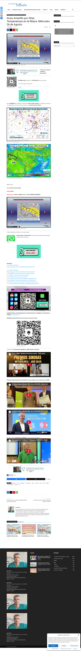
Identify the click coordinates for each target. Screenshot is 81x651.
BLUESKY (11, 281)
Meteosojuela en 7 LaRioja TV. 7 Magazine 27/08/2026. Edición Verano (44, 557)
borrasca (36, 483)
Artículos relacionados (12, 521)
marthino (16, 484)
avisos (33, 483)
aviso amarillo (22, 483)
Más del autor (21, 521)
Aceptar (53, 645)
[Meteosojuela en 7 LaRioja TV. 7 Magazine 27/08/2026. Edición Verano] (33, 558)
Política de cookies (55, 648)
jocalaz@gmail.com (15, 314)
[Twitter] (1, 10)
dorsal (44, 483)
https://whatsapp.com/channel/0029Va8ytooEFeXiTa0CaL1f (21, 267)
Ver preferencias (74, 645)
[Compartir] (1, 18)
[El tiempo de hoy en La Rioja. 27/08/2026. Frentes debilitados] (44, 529)
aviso (18, 483)
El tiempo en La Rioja (13, 13)
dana (40, 483)
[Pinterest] (14, 30)
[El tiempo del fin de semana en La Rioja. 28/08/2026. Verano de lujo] (29, 529)
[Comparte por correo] (12, 475)
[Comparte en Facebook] (8, 475)
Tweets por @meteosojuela (64, 31)
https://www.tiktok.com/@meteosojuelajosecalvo (25, 278)
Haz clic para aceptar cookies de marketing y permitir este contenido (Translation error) (64, 31)
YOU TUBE (11, 283)
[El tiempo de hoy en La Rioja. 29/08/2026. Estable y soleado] (14, 529)
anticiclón (13, 483)
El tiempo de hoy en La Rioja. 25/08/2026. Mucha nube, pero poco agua (17, 501)
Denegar (64, 645)
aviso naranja (28, 483)
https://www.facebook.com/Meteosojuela (24, 273)
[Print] (1, 15)
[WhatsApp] (16, 30)
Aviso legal (75, 648)
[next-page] (9, 539)
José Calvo (18, 507)
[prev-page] (7, 539)
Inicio (9, 9)
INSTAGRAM (12, 280)
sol (19, 484)
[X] (11, 30)
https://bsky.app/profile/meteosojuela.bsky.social (25, 281)
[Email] (1, 13)
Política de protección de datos (65, 648)
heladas (47, 483)
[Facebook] (8, 30)
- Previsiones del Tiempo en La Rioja (24, 13)
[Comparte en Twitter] (10, 475)
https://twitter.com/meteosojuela (21, 275)
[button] (78, 635)
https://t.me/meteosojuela (21, 277)
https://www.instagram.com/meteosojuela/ (25, 280)
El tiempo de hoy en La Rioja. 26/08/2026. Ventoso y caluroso (42, 501)
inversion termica (10, 484)
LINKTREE (20, 83)
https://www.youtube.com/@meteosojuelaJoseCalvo (26, 283)
